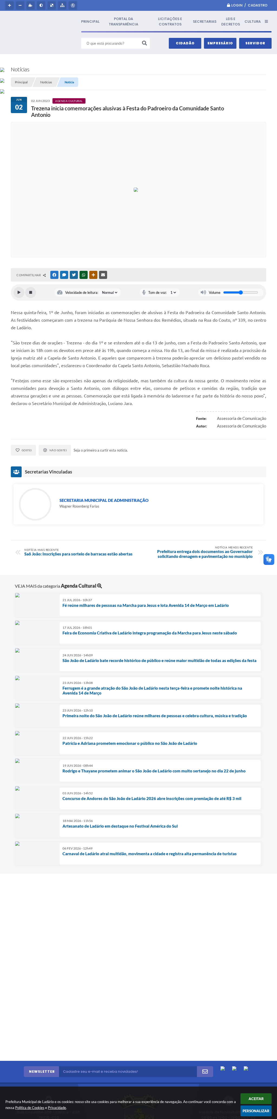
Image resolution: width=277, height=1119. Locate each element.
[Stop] (30, 292)
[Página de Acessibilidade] (73, 5)
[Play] (19, 292)
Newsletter (42, 1071)
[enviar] (205, 1071)
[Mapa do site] (63, 5)
